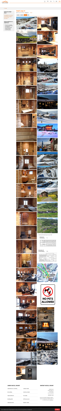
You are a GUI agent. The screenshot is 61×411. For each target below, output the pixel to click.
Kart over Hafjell (22, 407)
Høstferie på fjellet (26, 392)
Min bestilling (9, 392)
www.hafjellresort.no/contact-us (8, 15)
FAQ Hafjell (25, 395)
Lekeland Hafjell (26, 388)
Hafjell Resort (14, 407)
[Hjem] (5, 2)
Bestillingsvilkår (6, 17)
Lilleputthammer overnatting (12, 388)
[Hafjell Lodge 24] (47, 319)
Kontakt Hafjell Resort (32, 407)
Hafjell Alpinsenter (10, 402)
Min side (40, 407)
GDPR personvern (26, 399)
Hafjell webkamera (10, 395)
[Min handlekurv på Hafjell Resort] (47, 1)
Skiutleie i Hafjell (26, 402)
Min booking (5, 18)
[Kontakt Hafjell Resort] (56, 1)
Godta (57, 409)
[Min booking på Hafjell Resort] (45, 1)
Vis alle (6, 8)
